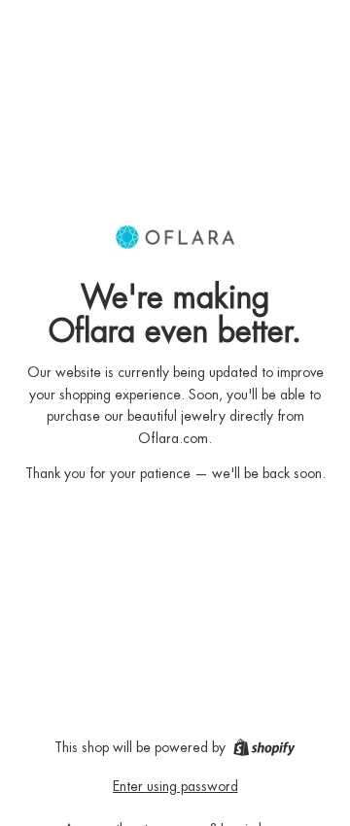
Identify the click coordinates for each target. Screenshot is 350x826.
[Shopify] (264, 747)
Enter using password (175, 786)
